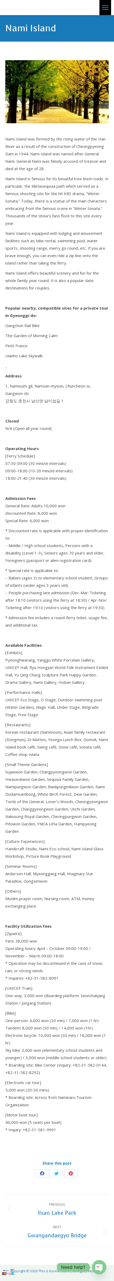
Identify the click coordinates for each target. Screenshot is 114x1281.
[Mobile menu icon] (105, 7)
